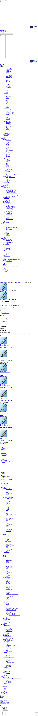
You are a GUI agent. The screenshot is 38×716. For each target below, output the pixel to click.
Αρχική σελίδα (2, 282)
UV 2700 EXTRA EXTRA (10, 242)
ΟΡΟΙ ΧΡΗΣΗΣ (4, 460)
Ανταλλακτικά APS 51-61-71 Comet (11, 193)
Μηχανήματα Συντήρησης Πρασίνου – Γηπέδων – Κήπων (12, 258)
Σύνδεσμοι (7, 128)
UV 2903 (7, 243)
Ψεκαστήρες (6, 623)
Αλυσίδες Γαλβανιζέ (9, 529)
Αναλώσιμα (7, 183)
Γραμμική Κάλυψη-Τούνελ (8, 244)
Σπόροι (5, 224)
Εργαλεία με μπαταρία (7, 157)
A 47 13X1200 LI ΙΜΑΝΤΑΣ (4, 299)
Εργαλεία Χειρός (6, 139)
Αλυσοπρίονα (8, 160)
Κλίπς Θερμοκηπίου (9, 240)
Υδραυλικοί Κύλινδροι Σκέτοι (10, 130)
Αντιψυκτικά (6, 135)
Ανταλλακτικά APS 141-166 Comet (11, 190)
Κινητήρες (7, 181)
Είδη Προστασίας (4, 454)
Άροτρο (7, 79)
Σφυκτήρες (7, 101)
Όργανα (5, 255)
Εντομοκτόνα (8, 234)
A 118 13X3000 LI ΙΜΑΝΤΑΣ (6, 440)
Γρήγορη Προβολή (3, 344)
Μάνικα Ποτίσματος (7, 639)
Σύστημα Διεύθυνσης (9, 69)
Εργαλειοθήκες (8, 154)
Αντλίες (7, 161)
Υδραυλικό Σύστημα (9, 76)
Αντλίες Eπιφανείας (9, 213)
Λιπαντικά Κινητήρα (7, 132)
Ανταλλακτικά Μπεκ (7, 205)
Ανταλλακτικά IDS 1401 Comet (10, 196)
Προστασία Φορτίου (7, 272)
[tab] (20, 312)
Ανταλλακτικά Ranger (9, 210)
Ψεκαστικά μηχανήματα (7, 203)
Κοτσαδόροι (8, 99)
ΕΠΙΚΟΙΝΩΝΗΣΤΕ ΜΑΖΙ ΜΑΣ (7, 469)
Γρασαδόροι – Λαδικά (9, 152)
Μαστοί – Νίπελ (8, 126)
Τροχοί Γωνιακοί (8, 587)
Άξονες (7, 95)
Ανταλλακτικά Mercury (9, 628)
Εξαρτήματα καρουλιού (7, 215)
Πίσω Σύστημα (8, 74)
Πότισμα (5, 264)
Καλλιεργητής (8, 81)
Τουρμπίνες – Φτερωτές (7, 199)
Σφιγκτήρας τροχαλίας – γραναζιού (11, 94)
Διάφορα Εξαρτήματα (9, 544)
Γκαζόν (7, 228)
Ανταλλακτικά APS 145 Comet (10, 191)
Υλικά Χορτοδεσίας (7, 256)
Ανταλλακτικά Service (7, 88)
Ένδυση (5, 268)
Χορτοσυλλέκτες (8, 118)
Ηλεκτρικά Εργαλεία (7, 158)
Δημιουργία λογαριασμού (4, 700)
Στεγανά (7, 513)
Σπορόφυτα (7, 226)
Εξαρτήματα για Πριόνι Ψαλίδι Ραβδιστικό (12, 174)
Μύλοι (7, 164)
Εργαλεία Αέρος (6, 170)
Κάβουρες (7, 145)
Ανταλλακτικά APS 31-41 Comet (11, 192)
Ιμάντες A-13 (20, 282)
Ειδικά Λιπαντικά (6, 134)
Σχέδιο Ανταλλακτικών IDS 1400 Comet (14, 195)
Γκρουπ (7, 97)
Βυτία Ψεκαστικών (7, 201)
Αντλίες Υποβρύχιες (9, 214)
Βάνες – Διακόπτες (8, 124)
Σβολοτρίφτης (8, 503)
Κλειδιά (7, 143)
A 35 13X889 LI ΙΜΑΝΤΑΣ (4, 290)
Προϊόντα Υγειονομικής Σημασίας (9, 237)
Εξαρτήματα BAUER (9, 218)
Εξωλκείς (7, 141)
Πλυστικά (7, 165)
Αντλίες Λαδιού (8, 122)
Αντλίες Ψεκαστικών (7, 187)
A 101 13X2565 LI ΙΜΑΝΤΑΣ (6, 347)
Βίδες (7, 92)
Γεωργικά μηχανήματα (7, 257)
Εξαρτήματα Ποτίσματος (7, 216)
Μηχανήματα (6, 534)
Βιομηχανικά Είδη (6, 108)
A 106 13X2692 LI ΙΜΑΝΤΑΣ (6, 387)
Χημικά (5, 555)
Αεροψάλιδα (8, 173)
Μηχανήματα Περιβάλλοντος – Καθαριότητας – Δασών (12, 259)
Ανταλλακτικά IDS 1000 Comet (10, 613)
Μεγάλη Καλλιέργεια (9, 229)
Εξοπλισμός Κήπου (7, 260)
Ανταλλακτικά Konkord (9, 208)
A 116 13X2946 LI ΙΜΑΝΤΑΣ (6, 427)
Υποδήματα (6, 270)
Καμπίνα (7, 492)
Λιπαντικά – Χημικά (5, 447)
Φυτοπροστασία (6, 233)
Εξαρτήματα (6, 93)
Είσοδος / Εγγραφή (5, 693)
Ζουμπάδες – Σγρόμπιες (9, 142)
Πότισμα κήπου (6, 221)
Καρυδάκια (7, 565)
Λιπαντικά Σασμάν (7, 133)
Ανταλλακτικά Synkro (9, 211)
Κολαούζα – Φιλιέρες (9, 147)
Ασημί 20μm (8, 245)
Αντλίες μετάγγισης (9, 560)
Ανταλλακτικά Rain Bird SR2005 (11, 207)
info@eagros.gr (5, 466)
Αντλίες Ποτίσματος (7, 212)
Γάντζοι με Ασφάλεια (9, 110)
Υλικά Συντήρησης (9, 77)
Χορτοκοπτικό (8, 86)
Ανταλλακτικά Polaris (9, 629)
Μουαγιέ (7, 100)
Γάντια (5, 269)
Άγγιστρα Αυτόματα (9, 109)
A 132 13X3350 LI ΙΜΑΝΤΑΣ (6, 413)
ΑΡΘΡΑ (3, 462)
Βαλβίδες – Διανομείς (9, 123)
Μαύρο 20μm (8, 248)
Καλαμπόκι (7, 650)
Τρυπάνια (7, 151)
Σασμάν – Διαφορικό (9, 75)
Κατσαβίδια (7, 144)
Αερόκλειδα (8, 171)
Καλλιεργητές (8, 116)
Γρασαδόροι (8, 592)
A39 (6, 326)
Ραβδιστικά (7, 166)
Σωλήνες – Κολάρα (9, 102)
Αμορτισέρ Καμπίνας (9, 524)
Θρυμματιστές (8, 180)
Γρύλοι (7, 153)
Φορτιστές (7, 168)
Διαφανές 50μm (8, 666)
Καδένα (7, 106)
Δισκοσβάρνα (8, 80)
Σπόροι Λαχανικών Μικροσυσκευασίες (11, 227)
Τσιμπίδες (7, 571)
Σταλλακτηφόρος (6, 222)
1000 (6, 321)
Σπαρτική (7, 84)
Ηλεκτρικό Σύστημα (9, 73)
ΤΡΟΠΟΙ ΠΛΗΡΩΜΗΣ (5, 459)
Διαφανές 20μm (8, 665)
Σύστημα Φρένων (8, 70)
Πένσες (7, 149)
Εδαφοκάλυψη (6, 247)
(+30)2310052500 (5, 465)
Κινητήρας (7, 72)
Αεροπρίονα (8, 172)
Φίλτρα (7, 91)
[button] (5, 707)
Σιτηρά (7, 649)
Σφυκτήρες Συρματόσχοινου (10, 113)
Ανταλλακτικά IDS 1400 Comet (10, 194)
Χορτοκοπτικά (8, 119)
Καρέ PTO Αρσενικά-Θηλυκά (10, 518)
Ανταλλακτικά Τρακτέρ (7, 68)
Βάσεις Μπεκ (6, 634)
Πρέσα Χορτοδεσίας (9, 78)
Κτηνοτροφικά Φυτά (9, 231)
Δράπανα (7, 162)
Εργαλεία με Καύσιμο (7, 176)
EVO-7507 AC (8, 660)
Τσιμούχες (7, 508)
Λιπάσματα (5, 232)
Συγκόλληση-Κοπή (9, 586)
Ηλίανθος (7, 644)
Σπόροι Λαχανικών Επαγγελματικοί (11, 645)
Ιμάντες (7, 90)
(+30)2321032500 (11, 465)
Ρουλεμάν (7, 89)
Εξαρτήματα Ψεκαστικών (8, 197)
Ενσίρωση (5, 252)
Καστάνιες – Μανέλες (9, 566)
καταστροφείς (8, 115)
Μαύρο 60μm (8, 249)
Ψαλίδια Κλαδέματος (9, 169)
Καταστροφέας (8, 82)
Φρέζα (7, 85)
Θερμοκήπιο (4, 452)
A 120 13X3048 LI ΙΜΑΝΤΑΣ (6, 400)
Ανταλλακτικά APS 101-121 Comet (11, 189)
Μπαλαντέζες (8, 163)
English (4, 702)
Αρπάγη (7, 120)
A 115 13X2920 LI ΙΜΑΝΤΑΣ (6, 373)
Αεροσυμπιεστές (8, 159)
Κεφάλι (5, 687)
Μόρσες (7, 155)
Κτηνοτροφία (4, 453)
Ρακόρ (7, 127)
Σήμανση (5, 271)
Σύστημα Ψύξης (8, 71)
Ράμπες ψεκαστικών (7, 202)
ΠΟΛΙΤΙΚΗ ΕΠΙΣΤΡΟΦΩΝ (6, 461)
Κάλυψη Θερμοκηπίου (7, 239)
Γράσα (5, 137)
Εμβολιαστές (8, 253)
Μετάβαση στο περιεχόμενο (4, 703)
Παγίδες (7, 236)
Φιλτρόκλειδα (8, 156)
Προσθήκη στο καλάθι (4, 308)
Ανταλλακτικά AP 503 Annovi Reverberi (12, 608)
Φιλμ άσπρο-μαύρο (7, 671)
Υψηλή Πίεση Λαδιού (7, 121)
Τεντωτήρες (7, 114)
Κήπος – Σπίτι (4, 455)
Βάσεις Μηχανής (8, 96)
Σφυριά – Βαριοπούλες (9, 150)
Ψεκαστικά (7, 539)
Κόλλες (5, 136)
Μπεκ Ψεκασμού (6, 198)
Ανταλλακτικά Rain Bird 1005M (10, 206)
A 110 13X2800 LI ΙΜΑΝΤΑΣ (6, 360)
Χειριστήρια (8, 550)
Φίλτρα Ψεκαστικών (7, 200)
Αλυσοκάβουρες (8, 140)
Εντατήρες (7, 98)
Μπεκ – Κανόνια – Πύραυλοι (8, 220)
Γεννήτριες (7, 179)
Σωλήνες (7, 129)
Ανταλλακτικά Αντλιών (7, 607)
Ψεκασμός (3, 449)
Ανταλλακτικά (7, 282)
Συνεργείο (5, 602)
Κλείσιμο (1, 695)
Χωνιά (7, 576)
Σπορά (3, 451)
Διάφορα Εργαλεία (8, 581)
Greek (2, 701)
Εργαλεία (7, 184)
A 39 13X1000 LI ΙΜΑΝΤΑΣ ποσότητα (7, 307)
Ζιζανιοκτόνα (8, 235)
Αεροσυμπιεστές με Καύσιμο (10, 177)
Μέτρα (7, 148)
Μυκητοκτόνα (8, 655)
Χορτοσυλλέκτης (8, 87)
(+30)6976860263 (7, 467)
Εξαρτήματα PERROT (9, 219)
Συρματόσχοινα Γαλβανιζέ (10, 112)
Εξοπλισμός (6, 185)
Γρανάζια (7, 105)
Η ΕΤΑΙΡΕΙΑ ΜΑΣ (5, 458)
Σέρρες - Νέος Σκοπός (5, 468)
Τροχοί (7, 103)
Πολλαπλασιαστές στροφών (10, 545)
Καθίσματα (7, 523)
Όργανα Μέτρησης (7, 182)
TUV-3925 (7, 241)
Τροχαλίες (7, 107)
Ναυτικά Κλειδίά (8, 111)
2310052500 (6, 0)
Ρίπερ (7, 117)
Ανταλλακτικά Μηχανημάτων (8, 497)
